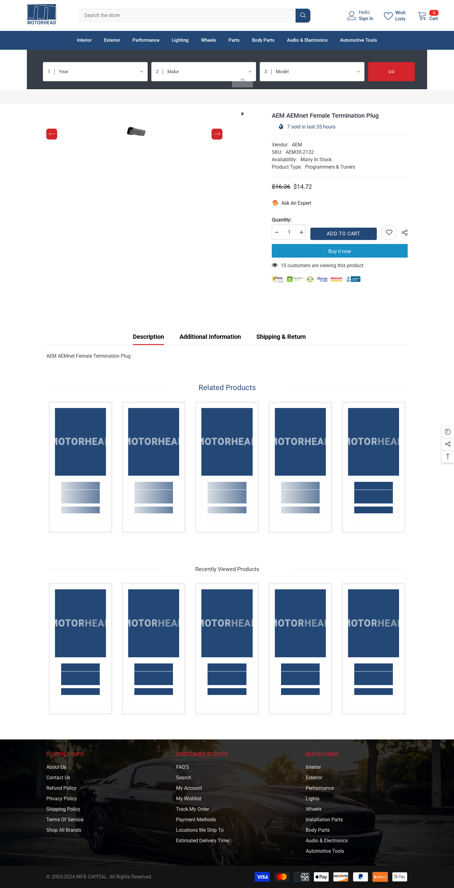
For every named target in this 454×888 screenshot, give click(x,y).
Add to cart (343, 234)
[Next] (217, 134)
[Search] (194, 16)
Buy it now (339, 251)
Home (52, 97)
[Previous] (51, 134)
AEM (297, 145)
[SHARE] (402, 232)
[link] (80, 496)
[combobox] (187, 16)
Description (148, 336)
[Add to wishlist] (389, 232)
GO (392, 71)
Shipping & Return (281, 336)
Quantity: (282, 220)
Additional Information (210, 336)
